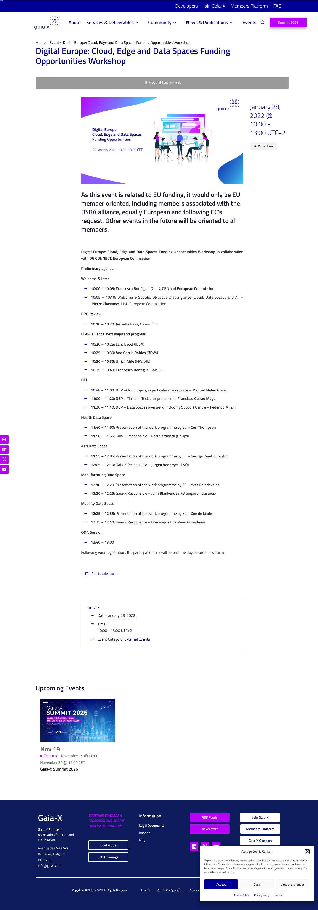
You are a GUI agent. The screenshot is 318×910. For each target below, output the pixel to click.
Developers (186, 6)
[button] (307, 851)
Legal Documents (151, 825)
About (75, 22)
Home (41, 42)
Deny (256, 884)
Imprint (279, 895)
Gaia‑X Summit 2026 (59, 769)
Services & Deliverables (110, 22)
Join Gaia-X (214, 6)
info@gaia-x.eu (49, 865)
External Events (137, 639)
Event (54, 42)
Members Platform (249, 6)
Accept (221, 884)
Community (160, 22)
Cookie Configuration (170, 890)
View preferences (293, 884)
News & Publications (207, 22)
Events (249, 22)
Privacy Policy (261, 895)
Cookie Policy (241, 895)
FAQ (277, 6)
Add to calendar (102, 573)
